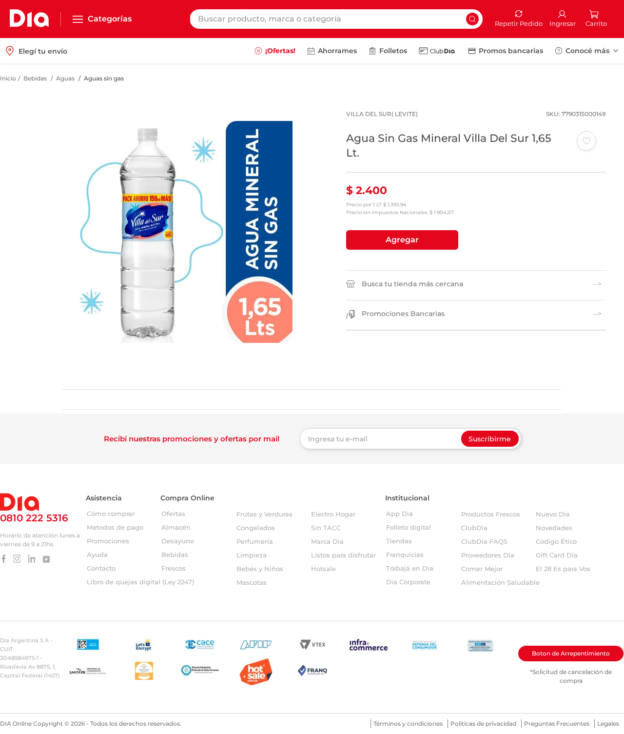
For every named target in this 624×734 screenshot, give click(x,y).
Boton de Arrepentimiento (571, 653)
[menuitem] (274, 51)
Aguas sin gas (104, 78)
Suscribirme (489, 439)
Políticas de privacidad (483, 723)
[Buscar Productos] (472, 19)
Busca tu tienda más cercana (412, 284)
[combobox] (336, 19)
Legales (608, 723)
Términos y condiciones (408, 723)
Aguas (65, 78)
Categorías (110, 18)
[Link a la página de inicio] (8, 78)
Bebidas (35, 78)
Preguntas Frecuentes (556, 723)
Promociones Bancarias (403, 313)
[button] (402, 240)
